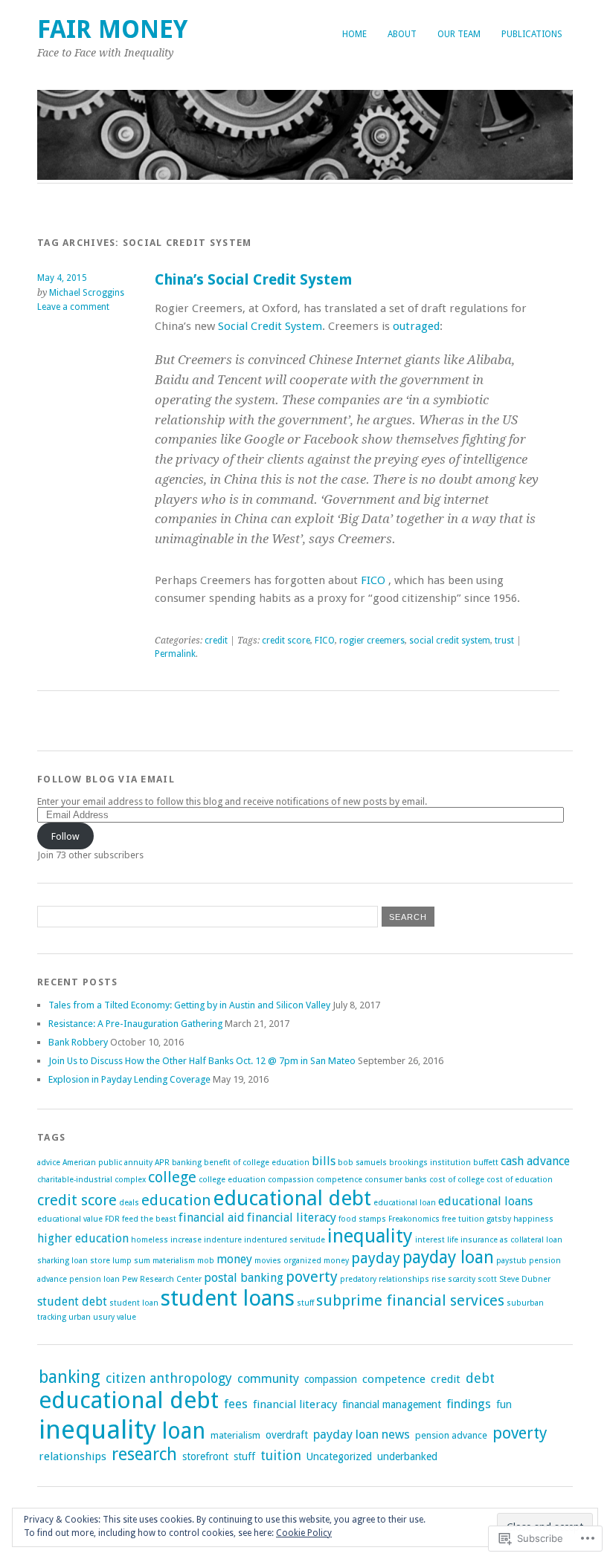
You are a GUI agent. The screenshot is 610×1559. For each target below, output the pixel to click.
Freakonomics (414, 1219)
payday (375, 1258)
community (268, 1379)
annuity (138, 1162)
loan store (90, 1260)
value (126, 1317)
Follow (65, 836)
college (172, 1177)
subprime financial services (410, 1300)
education (176, 1200)
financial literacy (291, 1217)
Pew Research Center (162, 1279)
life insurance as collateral (495, 1240)
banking (187, 1162)
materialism (173, 1260)
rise (438, 1279)
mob (205, 1260)
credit (216, 640)
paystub (511, 1260)
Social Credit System (270, 326)
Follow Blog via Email (106, 779)
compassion (291, 1179)
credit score (286, 640)
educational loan (404, 1203)
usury (104, 1317)
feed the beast (149, 1219)
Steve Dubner (524, 1279)
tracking (51, 1317)
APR (162, 1162)
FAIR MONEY (112, 29)
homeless (149, 1240)
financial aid (212, 1217)
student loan (133, 1303)
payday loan (448, 1257)
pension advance (451, 1435)
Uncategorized (339, 1456)
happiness (533, 1219)
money (234, 1259)
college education (232, 1179)
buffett (485, 1162)
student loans (228, 1298)
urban (79, 1317)
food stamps (362, 1219)
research (144, 1454)
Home (354, 34)
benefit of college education (256, 1162)
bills (324, 1161)
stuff (305, 1303)
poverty (312, 1277)
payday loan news (361, 1434)
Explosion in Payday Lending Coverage (129, 1079)
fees (236, 1404)
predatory (358, 1279)
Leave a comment (73, 307)
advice (48, 1162)
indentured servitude (284, 1240)
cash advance (535, 1161)
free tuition (463, 1219)
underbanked (407, 1456)
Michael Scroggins (86, 293)
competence (339, 1179)
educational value (70, 1219)
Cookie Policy (304, 1533)
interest (430, 1240)
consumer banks (396, 1179)
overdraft (287, 1435)
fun (504, 1404)
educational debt (292, 1198)
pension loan (94, 1279)
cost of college (456, 1179)
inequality (370, 1236)
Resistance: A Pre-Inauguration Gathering (135, 1023)
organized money (316, 1260)
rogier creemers (372, 640)
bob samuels (362, 1162)
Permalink (175, 654)
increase (186, 1240)
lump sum (131, 1260)
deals (129, 1203)
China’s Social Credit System (253, 279)
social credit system (449, 640)
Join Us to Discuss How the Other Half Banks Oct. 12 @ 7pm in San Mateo (202, 1060)
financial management (391, 1404)
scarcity (461, 1279)
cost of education (520, 1179)
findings (468, 1404)
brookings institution (430, 1162)
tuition (280, 1455)
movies (267, 1260)
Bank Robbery (78, 1042)
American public (92, 1162)
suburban (525, 1303)
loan (183, 1431)
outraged (416, 326)
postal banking (243, 1278)
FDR (112, 1219)
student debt (72, 1301)
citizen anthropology (169, 1378)
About (402, 34)
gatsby (499, 1219)
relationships (404, 1279)
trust (504, 640)
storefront (205, 1456)
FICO (373, 580)
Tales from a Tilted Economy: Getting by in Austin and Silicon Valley (189, 1005)
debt (480, 1378)
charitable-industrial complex (91, 1179)
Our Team (459, 34)
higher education (83, 1238)
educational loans (485, 1201)
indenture (223, 1240)
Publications (531, 34)
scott (487, 1279)
